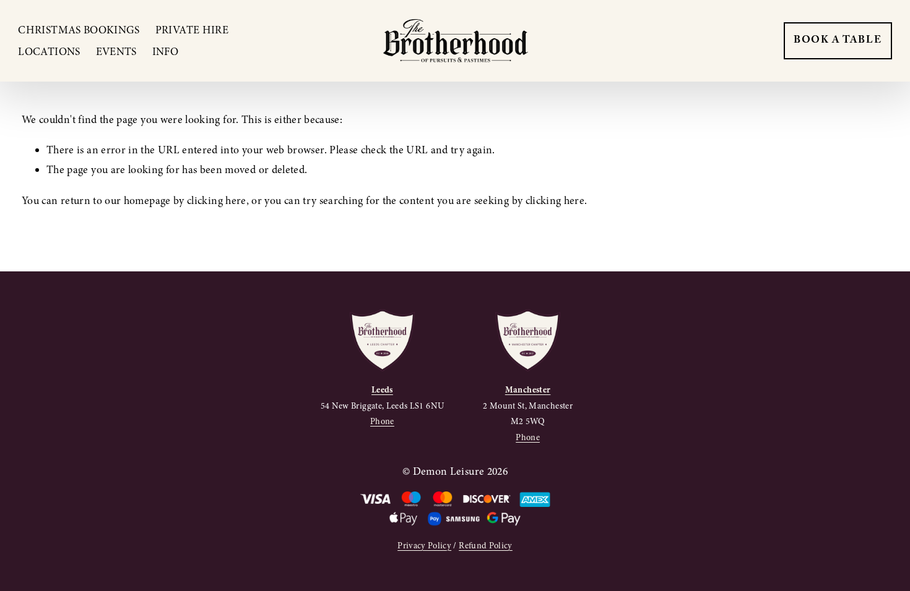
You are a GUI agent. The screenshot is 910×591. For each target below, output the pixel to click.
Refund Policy (486, 545)
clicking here (216, 200)
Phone (382, 421)
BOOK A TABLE (838, 41)
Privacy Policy (424, 545)
